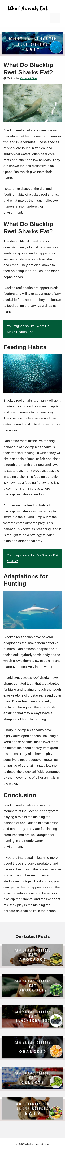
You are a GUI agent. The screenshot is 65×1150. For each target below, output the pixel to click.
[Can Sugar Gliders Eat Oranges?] (32, 1057)
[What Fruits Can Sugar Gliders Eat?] (32, 1118)
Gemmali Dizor (28, 78)
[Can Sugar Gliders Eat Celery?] (32, 1087)
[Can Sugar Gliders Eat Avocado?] (32, 965)
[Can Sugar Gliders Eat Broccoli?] (32, 995)
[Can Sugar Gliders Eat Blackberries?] (32, 1026)
